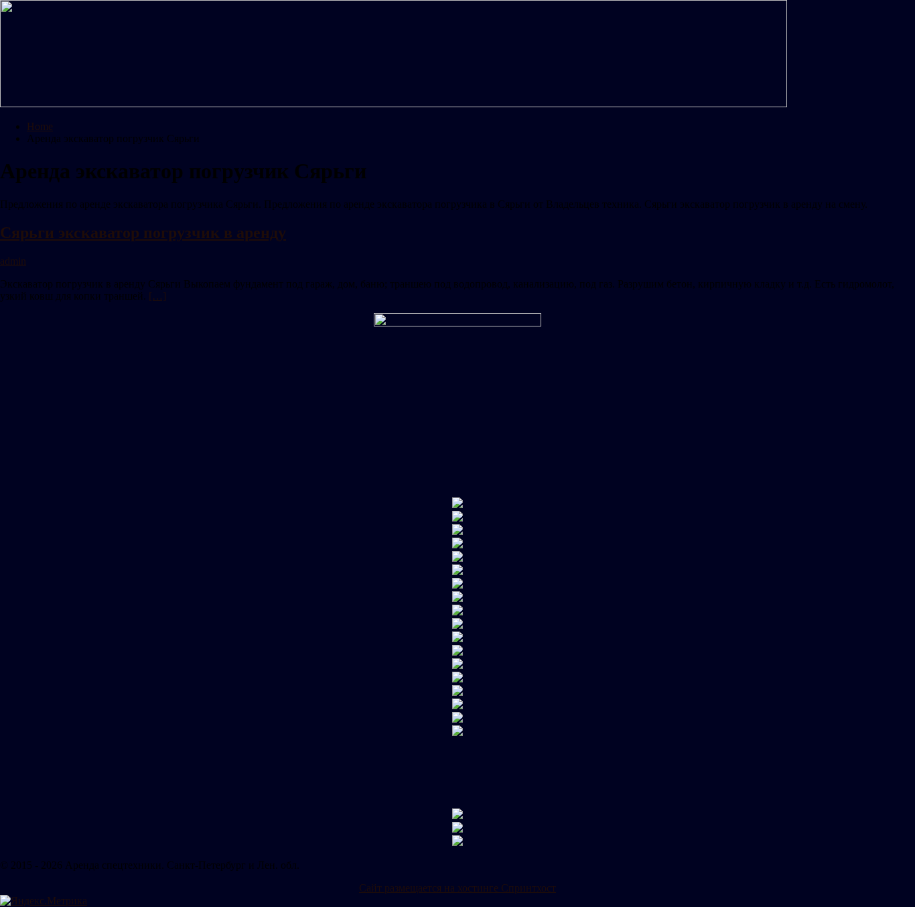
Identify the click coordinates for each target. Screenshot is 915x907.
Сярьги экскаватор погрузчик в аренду (143, 232)
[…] (157, 296)
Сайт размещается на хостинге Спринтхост (457, 888)
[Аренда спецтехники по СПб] (393, 103)
